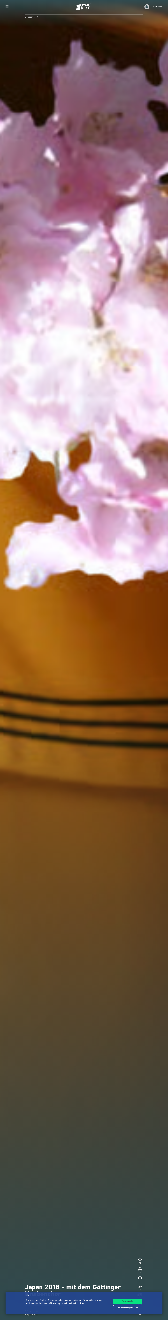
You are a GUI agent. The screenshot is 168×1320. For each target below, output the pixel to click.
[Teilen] (140, 1287)
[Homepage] (84, 6)
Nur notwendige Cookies (127, 1308)
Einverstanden (128, 1301)
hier (82, 1303)
